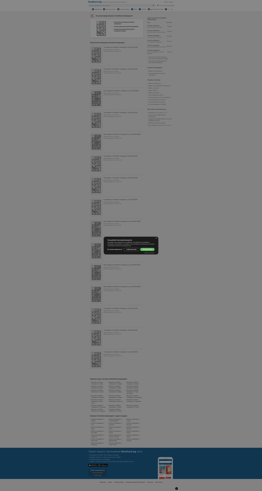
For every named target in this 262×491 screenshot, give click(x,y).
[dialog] (131, 245)
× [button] (156, 238)
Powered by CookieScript (149, 252)
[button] (114, 249)
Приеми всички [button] (147, 249)
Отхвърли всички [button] (131, 249)
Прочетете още (127, 245)
